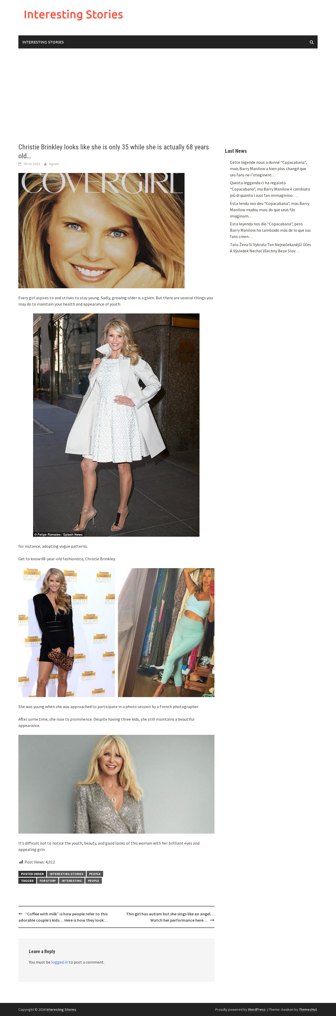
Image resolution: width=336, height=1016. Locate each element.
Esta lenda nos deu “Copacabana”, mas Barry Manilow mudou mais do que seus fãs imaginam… (269, 210)
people (93, 881)
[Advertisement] (168, 95)
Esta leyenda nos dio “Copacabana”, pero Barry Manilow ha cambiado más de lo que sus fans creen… (270, 230)
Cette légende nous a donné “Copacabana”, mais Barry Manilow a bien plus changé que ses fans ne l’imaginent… (268, 168)
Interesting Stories (73, 14)
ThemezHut (308, 1009)
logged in (59, 962)
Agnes (54, 163)
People (95, 874)
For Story (48, 881)
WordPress (257, 1009)
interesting (72, 881)
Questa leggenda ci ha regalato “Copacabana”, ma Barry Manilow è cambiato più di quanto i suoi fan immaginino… (270, 189)
